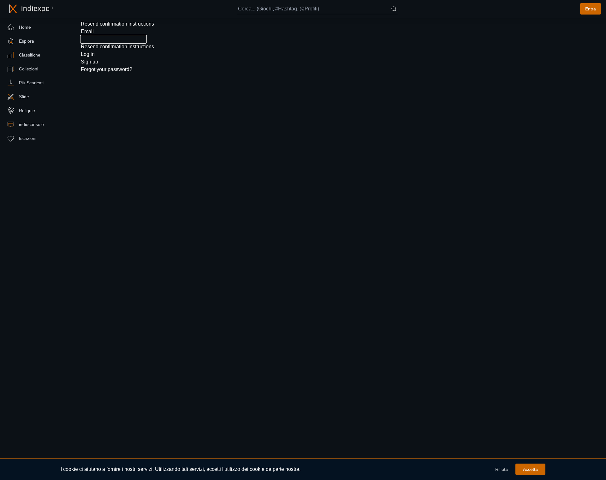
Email (87, 31)
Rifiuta (501, 469)
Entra (590, 8)
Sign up (89, 61)
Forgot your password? (106, 69)
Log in (88, 54)
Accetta (530, 469)
